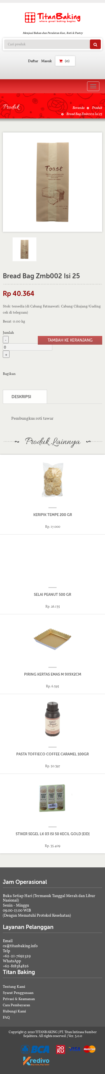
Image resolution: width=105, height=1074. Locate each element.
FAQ (6, 1017)
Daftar (33, 61)
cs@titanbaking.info (20, 946)
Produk (97, 108)
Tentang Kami (14, 986)
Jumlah (8, 332)
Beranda (79, 108)
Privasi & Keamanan (19, 999)
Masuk (46, 61)
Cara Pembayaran (16, 1005)
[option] (52, 182)
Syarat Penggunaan (18, 993)
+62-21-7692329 (17, 956)
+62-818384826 (16, 966)
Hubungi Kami (14, 1011)
